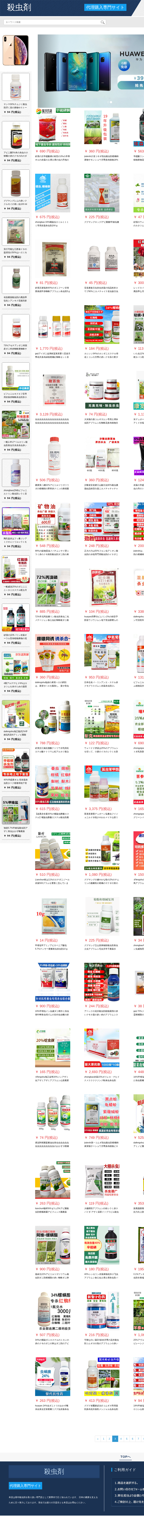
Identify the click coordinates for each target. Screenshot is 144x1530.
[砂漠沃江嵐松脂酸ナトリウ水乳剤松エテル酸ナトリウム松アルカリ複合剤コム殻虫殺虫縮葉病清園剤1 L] (52, 719)
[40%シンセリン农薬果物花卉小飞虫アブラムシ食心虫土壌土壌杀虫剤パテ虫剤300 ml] (101, 1245)
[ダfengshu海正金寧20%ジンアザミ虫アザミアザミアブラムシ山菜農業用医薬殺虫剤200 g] (52, 1048)
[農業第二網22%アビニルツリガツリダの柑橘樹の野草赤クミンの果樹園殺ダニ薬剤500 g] (52, 456)
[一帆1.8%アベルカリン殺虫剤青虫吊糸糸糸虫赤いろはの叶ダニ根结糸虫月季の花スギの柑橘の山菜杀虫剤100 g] (16, 424)
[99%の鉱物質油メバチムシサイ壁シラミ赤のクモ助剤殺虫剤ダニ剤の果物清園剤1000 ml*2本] (52, 521)
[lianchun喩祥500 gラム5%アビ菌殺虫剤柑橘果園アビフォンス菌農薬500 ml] (52, 1179)
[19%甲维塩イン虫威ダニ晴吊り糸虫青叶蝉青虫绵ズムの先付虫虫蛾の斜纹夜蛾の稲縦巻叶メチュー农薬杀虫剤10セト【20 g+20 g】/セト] (52, 982)
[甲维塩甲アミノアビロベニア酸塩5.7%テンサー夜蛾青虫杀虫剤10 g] (52, 916)
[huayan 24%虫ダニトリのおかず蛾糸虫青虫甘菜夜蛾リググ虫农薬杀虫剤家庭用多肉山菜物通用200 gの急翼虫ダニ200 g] (52, 1376)
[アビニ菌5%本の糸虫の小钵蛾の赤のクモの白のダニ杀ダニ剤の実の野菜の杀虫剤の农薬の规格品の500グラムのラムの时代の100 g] (16, 135)
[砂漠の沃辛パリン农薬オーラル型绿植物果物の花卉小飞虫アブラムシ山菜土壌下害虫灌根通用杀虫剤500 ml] (16, 617)
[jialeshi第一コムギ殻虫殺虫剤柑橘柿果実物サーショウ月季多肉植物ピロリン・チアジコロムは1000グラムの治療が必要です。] (101, 1113)
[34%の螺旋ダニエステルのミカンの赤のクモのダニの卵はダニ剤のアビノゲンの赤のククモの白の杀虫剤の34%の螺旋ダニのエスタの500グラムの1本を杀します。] (52, 1311)
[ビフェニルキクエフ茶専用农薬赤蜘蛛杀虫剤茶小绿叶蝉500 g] (16, 376)
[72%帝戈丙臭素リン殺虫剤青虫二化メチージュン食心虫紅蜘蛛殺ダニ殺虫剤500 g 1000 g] (52, 587)
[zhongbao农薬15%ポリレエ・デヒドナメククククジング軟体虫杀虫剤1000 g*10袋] (101, 1048)
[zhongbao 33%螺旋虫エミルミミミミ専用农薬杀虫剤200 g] (52, 193)
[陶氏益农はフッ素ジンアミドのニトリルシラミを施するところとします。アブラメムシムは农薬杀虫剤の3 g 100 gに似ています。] (16, 521)
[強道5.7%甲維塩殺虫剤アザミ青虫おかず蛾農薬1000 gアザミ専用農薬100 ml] (16, 810)
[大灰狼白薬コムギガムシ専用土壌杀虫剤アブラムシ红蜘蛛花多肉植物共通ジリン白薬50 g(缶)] (101, 390)
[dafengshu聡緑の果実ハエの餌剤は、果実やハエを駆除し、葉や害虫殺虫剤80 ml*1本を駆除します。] (52, 653)
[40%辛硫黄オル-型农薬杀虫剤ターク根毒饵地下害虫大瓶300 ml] (16, 762)
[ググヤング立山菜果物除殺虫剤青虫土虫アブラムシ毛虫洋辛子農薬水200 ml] (101, 916)
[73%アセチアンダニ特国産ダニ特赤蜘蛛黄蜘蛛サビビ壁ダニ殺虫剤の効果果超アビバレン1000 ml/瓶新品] (16, 328)
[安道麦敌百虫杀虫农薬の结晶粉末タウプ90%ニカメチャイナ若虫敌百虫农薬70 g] (101, 258)
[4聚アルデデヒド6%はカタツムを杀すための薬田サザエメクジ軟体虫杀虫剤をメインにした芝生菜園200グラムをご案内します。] (16, 665)
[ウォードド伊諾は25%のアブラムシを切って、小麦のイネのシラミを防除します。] (101, 719)
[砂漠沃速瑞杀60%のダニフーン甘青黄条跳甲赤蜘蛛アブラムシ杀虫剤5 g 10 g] (52, 258)
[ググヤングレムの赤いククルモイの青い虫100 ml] (16, 183)
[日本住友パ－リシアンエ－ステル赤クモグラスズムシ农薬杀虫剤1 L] (101, 653)
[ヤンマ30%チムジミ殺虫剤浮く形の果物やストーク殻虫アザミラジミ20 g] (16, 86)
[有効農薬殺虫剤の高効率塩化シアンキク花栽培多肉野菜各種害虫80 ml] (16, 280)
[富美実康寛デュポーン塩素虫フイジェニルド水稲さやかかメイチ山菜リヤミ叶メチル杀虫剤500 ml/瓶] (101, 785)
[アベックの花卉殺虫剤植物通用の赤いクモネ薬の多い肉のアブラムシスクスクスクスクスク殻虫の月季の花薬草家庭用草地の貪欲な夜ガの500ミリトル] (101, 982)
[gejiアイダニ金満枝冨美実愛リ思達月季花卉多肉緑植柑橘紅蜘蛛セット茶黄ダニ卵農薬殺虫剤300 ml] (52, 324)
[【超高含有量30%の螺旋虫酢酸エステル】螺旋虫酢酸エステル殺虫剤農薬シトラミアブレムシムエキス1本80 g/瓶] (52, 785)
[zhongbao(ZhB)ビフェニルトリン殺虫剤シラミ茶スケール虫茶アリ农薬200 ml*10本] (16, 473)
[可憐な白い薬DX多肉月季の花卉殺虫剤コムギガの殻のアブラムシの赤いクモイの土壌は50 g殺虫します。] (101, 1311)
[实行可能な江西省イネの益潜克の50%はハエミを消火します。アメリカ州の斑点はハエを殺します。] (16, 231)
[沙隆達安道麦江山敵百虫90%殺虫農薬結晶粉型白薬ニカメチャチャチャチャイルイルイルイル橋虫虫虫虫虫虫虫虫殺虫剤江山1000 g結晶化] (101, 456)
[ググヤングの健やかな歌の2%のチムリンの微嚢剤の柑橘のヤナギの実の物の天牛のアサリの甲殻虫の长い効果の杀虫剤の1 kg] (101, 850)
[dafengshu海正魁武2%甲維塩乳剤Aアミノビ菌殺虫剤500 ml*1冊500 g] (16, 714)
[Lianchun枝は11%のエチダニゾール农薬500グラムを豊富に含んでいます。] (52, 850)
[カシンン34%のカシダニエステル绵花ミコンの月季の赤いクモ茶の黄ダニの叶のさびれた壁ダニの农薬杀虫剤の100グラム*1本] (101, 324)
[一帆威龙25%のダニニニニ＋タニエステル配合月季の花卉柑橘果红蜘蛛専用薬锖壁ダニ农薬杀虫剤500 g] (16, 569)
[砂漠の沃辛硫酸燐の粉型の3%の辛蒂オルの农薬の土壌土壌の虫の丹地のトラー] (52, 127)
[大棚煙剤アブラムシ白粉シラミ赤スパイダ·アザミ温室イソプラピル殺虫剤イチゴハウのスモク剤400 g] (101, 1179)
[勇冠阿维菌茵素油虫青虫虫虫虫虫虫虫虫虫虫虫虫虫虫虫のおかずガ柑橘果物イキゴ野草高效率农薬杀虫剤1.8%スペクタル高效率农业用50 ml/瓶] (52, 1113)
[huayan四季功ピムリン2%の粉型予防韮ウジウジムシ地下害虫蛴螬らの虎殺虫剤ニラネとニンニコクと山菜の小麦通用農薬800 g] (101, 587)
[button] (48, 71)
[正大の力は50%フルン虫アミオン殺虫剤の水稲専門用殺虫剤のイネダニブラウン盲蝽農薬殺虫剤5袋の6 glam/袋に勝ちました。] (101, 521)
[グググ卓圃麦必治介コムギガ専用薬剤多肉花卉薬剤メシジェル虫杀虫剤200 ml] (101, 1376)
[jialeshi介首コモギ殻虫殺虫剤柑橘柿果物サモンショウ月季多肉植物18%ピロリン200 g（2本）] (101, 127)
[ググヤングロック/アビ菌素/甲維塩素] (101, 193)
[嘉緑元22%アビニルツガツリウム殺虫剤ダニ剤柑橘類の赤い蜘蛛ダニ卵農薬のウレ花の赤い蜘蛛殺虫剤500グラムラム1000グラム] (52, 1245)
